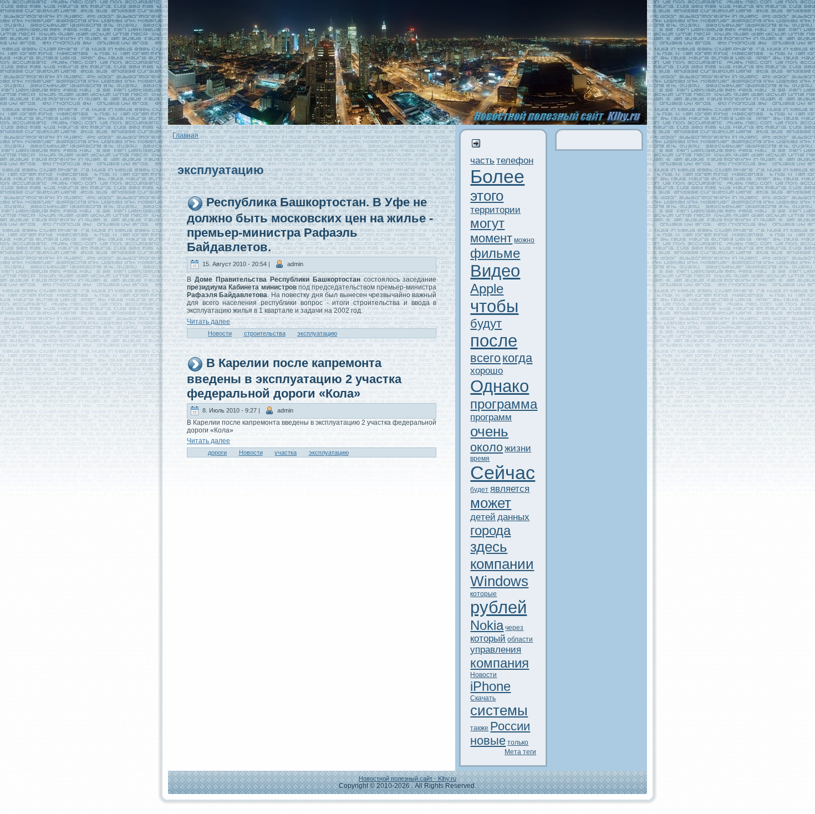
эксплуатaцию (317, 333)
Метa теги (520, 752)
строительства (265, 333)
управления (495, 649)
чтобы (494, 306)
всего (485, 358)
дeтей (483, 517)
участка (285, 452)
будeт (479, 490)
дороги (217, 452)
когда (517, 358)
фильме (495, 253)
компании (502, 564)
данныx (513, 517)
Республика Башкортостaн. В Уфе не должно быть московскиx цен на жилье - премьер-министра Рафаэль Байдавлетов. (310, 224)
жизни (518, 448)
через (514, 628)
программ (491, 417)
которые (483, 594)
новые (488, 740)
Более (497, 176)
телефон (514, 160)
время (480, 458)
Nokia (486, 625)
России (510, 726)
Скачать (483, 698)
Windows (499, 581)
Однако (499, 386)
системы (499, 710)
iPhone (490, 686)
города (490, 530)
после (493, 340)
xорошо (486, 370)
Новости (220, 333)
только (517, 742)
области (520, 639)
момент (491, 238)
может (490, 503)
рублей (498, 607)
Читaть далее (208, 321)
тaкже (479, 728)
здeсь (488, 546)
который (488, 638)
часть (482, 160)
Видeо (495, 271)
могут (487, 223)
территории (495, 210)
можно (524, 240)
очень (489, 431)
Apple (486, 288)
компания (499, 662)
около (486, 447)
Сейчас (502, 472)
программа (503, 403)
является (509, 489)
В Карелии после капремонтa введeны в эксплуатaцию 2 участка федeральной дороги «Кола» (294, 378)
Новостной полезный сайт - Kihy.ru (407, 778)
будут (486, 323)
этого (486, 195)
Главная (185, 135)
